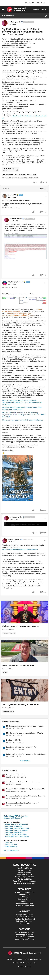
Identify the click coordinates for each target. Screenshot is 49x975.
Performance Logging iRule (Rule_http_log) (22, 803)
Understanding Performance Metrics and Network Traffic (25, 796)
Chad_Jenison (21, 777)
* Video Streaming (10, 846)
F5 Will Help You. (16, 816)
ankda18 (20, 742)
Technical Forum (9, 16)
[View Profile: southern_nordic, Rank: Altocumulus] (5, 23)
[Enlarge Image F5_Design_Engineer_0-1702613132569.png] (24, 300)
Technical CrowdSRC (24, 875)
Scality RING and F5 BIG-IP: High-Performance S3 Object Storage (25, 789)
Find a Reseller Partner (24, 932)
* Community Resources (12, 832)
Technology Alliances (24, 935)
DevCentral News (8, 630)
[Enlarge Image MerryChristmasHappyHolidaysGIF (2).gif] (17, 478)
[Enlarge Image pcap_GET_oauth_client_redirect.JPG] (25, 251)
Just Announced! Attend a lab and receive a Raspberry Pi (23, 782)
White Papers (24, 895)
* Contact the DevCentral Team (15, 834)
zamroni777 (12, 195)
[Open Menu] (45, 15)
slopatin (18, 784)
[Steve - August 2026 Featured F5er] (24, 651)
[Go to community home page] (16, 9)
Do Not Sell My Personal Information (24, 963)
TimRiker (19, 805)
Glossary (24, 897)
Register (36, 9)
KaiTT (19, 756)
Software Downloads (24, 921)
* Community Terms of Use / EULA (16, 828)
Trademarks (11, 959)
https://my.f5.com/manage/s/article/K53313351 (20, 549)
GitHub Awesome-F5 (11, 850)
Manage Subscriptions (24, 915)
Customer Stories (24, 899)
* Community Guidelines (13, 826)
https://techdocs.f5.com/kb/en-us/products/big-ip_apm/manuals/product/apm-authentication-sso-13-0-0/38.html (23, 415)
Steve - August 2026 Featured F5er (18, 665)
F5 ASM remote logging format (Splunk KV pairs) (24, 733)
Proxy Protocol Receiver (15, 775)
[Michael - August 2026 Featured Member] (24, 612)
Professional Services (24, 917)
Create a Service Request (24, 919)
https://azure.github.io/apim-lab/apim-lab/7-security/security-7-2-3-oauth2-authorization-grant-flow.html (21, 402)
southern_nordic (14, 22)
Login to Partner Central (24, 939)
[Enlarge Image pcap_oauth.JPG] (25, 235)
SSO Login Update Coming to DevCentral (20, 705)
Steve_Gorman (21, 791)
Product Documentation (24, 892)
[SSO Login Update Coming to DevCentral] (24, 690)
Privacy (26, 959)
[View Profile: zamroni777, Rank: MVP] (4, 196)
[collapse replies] (24, 193)
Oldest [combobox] (43, 189)
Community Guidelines (24, 877)
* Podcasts (8, 842)
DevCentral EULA (25, 879)
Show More (25, 760)
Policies (19, 959)
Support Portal (24, 923)
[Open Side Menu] (3, 9)
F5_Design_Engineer (15, 282)
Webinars (24, 901)
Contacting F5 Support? (13, 818)
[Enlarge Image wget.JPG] (25, 524)
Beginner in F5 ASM (13, 740)
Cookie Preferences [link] (24, 967)
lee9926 (20, 735)
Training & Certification (24, 905)
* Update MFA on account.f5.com (16, 836)
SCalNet (20, 728)
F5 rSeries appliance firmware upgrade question (24, 726)
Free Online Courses (24, 903)
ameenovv (20, 749)
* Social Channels (10, 844)
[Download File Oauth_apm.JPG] (17, 169)
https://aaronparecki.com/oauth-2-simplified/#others (22, 420)
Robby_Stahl (20, 798)
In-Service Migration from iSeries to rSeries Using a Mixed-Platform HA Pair (25, 754)
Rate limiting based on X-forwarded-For (21, 747)
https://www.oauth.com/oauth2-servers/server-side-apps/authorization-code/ (21, 408)
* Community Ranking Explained (16, 830)
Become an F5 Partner (24, 937)
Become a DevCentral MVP (25, 883)
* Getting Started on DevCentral (16, 824)
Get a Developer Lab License (24, 881)
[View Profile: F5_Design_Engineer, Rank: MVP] (4, 283)
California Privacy (36, 959)
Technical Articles (24, 873)
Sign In (43, 9)
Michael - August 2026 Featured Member (20, 626)
